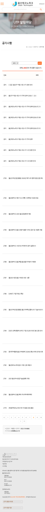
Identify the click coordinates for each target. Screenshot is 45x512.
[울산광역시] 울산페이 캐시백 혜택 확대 (20, 394)
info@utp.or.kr (8, 485)
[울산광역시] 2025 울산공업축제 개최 (20, 214)
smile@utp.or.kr (15, 431)
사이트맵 (4, 466)
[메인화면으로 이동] (22, 4)
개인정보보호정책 (6, 457)
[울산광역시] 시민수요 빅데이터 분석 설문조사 (22, 246)
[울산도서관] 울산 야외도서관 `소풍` (19, 278)
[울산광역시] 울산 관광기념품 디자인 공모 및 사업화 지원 (25, 230)
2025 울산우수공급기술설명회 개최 (19, 378)
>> (24, 421)
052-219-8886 (25, 428)
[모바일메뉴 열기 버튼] (2, 4)
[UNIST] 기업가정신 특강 (16, 294)
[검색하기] (41, 9)
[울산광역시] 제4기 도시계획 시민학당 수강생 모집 (23, 198)
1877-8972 (7, 493)
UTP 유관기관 (7, 508)
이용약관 (4, 464)
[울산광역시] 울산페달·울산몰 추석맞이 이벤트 (22, 262)
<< (4, 417)
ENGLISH (41, 4)
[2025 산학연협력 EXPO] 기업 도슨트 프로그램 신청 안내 (25, 331)
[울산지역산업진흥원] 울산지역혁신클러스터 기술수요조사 (26, 309)
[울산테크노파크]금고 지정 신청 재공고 (20, 365)
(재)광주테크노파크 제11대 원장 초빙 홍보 (21, 408)
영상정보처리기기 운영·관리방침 (10, 459)
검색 (39, 63)
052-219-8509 (8, 481)
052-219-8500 (8, 477)
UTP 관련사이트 (8, 501)
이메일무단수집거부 (7, 461)
